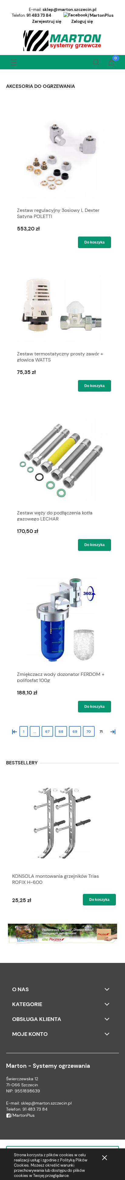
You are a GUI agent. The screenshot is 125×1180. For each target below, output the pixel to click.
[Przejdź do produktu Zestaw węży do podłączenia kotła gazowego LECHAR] (62, 459)
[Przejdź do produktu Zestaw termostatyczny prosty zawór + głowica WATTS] (62, 308)
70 (88, 731)
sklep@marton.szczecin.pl (69, 9)
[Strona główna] (62, 41)
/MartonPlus (100, 15)
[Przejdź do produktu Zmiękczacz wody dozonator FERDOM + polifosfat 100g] (62, 620)
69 (75, 731)
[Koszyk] (111, 63)
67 (47, 731)
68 (61, 731)
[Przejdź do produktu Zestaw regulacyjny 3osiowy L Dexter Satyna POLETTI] (62, 156)
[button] (13, 61)
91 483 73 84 (38, 15)
